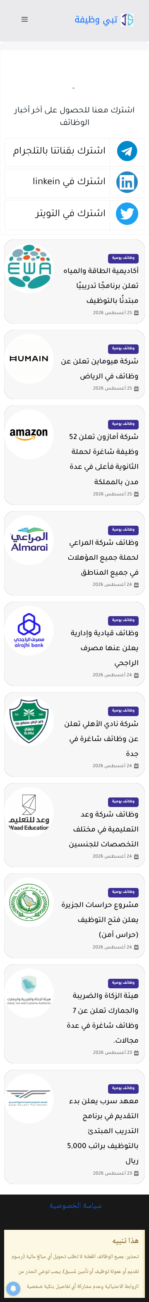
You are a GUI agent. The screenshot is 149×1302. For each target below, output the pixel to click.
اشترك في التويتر (71, 215)
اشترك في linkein (69, 183)
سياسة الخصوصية (74, 1206)
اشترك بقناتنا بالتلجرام (59, 152)
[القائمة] (24, 20)
